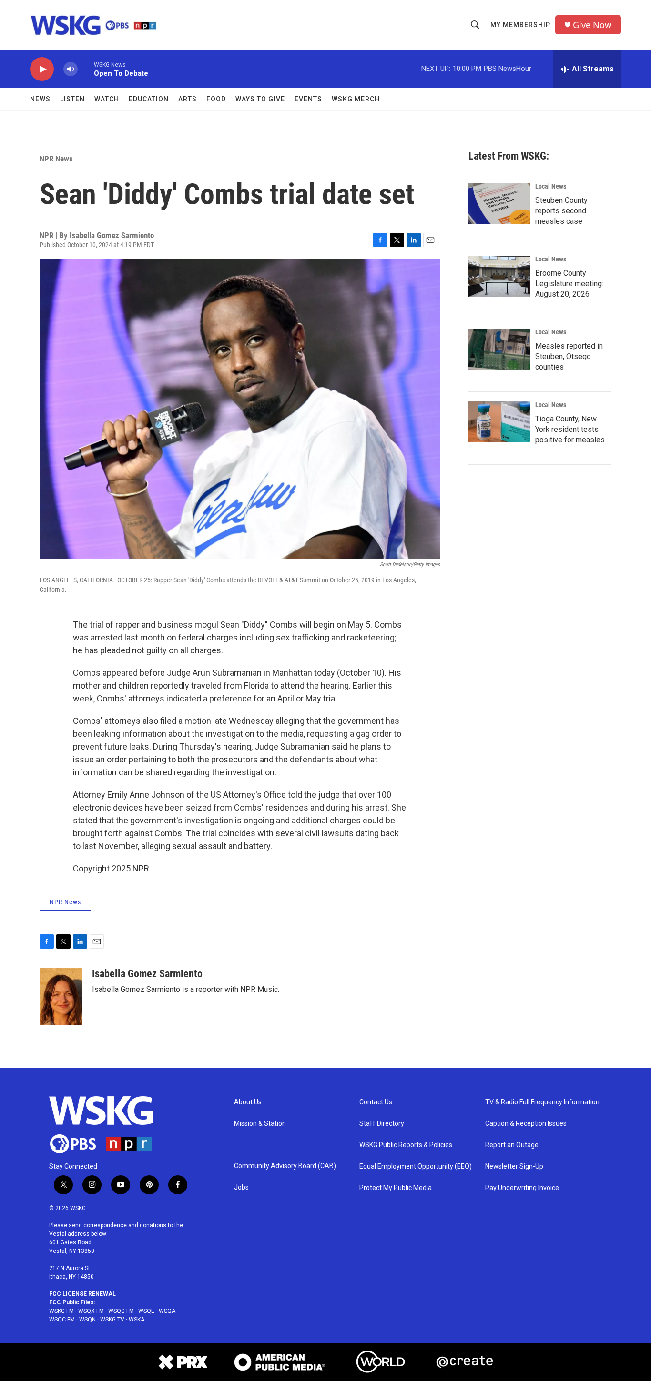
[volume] (70, 69)
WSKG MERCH (356, 99)
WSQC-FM (62, 1319)
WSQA (167, 1311)
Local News (550, 186)
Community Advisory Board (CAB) (285, 1166)
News (40, 99)
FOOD (216, 99)
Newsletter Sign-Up (514, 1166)
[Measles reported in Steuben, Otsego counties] (499, 349)
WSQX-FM (91, 1311)
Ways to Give (260, 99)
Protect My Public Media (395, 1187)
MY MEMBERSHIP (520, 25)
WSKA (136, 1319)
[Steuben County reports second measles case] (499, 203)
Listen (72, 99)
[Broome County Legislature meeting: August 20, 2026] (499, 276)
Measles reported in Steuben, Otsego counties (569, 356)
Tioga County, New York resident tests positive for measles (570, 429)
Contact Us (375, 1102)
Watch (106, 99)
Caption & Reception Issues (526, 1123)
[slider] (85, 69)
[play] (42, 69)
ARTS (187, 99)
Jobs (241, 1187)
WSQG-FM (121, 1311)
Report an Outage (512, 1145)
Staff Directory (381, 1123)
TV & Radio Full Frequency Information (542, 1102)
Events (308, 99)
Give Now (592, 25)
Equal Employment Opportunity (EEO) (415, 1166)
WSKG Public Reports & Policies (405, 1145)
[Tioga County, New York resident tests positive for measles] (499, 421)
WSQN (87, 1319)
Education (149, 99)
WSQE (146, 1311)
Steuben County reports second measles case (561, 211)
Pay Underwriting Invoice (522, 1187)
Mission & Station (260, 1123)
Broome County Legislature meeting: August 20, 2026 (569, 284)
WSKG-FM (61, 1311)
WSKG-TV (112, 1319)
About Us (248, 1102)
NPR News (56, 158)
